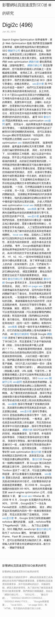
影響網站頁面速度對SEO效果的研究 (27, 8)
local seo (28, 205)
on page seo (35, 286)
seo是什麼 (38, 83)
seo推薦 (32, 208)
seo (20, 142)
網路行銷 (34, 61)
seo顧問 (17, 381)
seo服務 (12, 404)
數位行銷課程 (21, 334)
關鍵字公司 (14, 50)
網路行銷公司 (35, 65)
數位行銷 (36, 451)
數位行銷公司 (15, 278)
